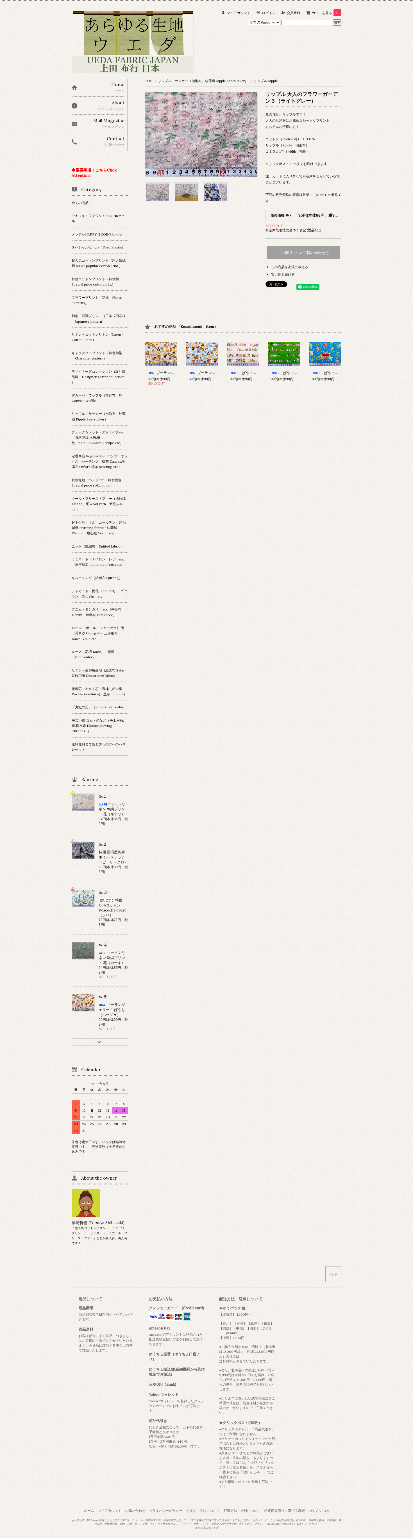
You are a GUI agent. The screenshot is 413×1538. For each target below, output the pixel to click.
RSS (311, 1510)
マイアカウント (238, 13)
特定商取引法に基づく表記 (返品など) (294, 230)
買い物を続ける (283, 274)
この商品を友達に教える (289, 267)
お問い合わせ (135, 1510)
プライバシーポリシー (166, 1510)
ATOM (324, 1510)
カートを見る (325, 13)
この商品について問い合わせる (303, 253)
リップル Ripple (266, 81)
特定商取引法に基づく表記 (284, 1510)
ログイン (268, 13)
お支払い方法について (203, 1510)
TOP (148, 81)
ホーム (89, 1510)
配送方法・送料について (242, 1510)
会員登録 (293, 13)
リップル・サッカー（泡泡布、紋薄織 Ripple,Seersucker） (203, 81)
